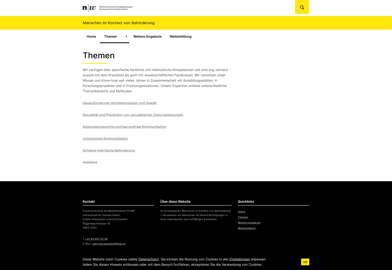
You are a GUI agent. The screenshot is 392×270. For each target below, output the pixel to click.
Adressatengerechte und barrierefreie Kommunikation (125, 127)
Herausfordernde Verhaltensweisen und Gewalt (120, 103)
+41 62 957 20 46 (96, 238)
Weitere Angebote (147, 36)
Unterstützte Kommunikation (105, 138)
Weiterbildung (181, 36)
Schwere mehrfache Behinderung (109, 150)
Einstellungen (239, 259)
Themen (113, 36)
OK (305, 262)
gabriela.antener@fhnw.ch (109, 243)
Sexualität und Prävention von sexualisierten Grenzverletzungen (133, 115)
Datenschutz (148, 259)
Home (91, 36)
